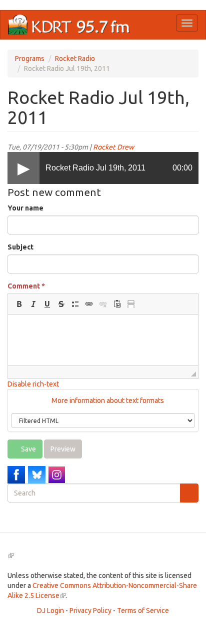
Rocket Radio (75, 58)
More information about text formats (107, 400)
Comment (26, 286)
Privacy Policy (91, 610)
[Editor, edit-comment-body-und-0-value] (103, 340)
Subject (21, 247)
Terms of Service (143, 610)
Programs (29, 58)
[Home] (69, 25)
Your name (26, 208)
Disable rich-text (33, 384)
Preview (63, 449)
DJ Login (50, 610)
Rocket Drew (113, 147)
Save (28, 449)
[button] (19, 304)
